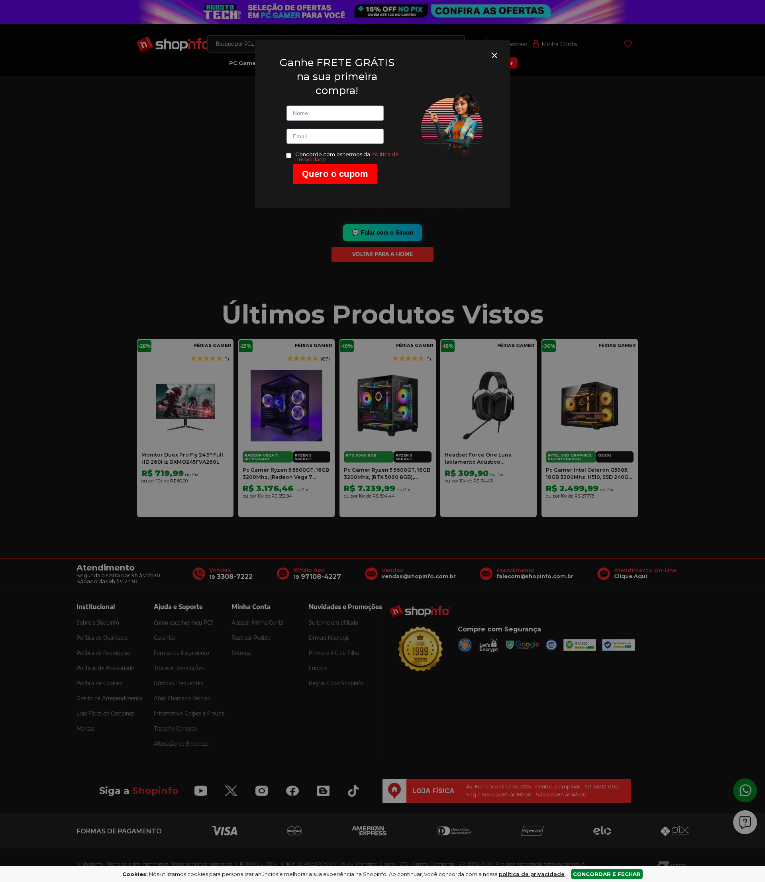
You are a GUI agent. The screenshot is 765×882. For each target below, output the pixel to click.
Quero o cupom (335, 174)
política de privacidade (532, 874)
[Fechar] (494, 55)
